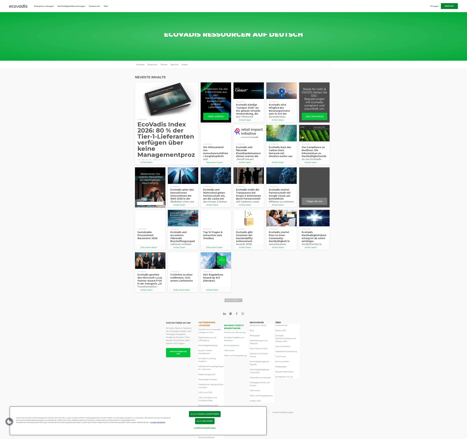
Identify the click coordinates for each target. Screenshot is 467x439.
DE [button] (191, 64)
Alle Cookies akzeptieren (205, 414)
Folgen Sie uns (314, 201)
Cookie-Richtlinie (157, 422)
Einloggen (434, 6)
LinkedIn (184, 155)
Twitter (160, 155)
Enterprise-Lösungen (44, 6)
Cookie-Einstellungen (282, 412)
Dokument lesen (214, 162)
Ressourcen (94, 6)
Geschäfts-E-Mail (172, 155)
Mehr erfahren (216, 116)
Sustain (185, 64)
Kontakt (449, 6)
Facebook (149, 155)
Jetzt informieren (314, 116)
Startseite (140, 64)
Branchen (175, 64)
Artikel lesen (146, 162)
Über (106, 6)
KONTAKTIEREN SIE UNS (178, 353)
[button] (9, 422)
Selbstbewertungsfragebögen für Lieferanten (211, 367)
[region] (138, 420)
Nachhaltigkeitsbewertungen (71, 6)
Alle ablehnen (205, 421)
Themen (164, 64)
